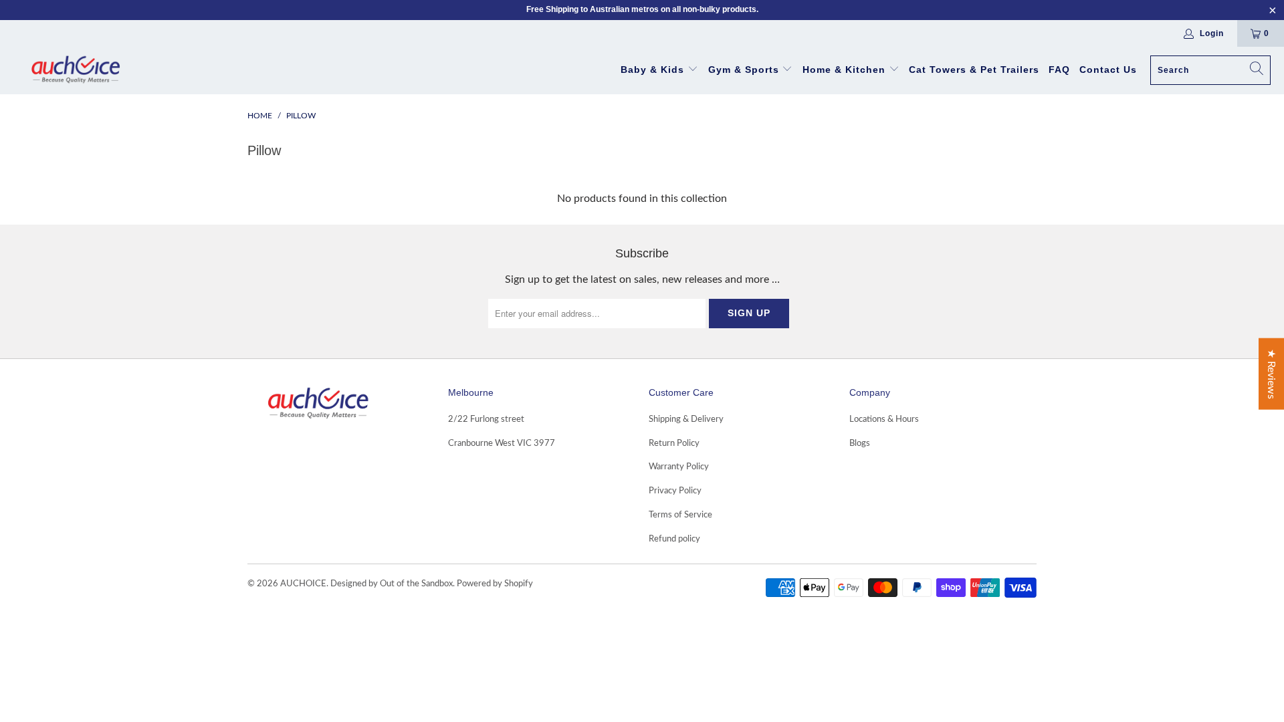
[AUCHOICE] (75, 70)
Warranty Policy (679, 467)
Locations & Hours (884, 419)
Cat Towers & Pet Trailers (974, 69)
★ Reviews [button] (1271, 374)
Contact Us (1108, 69)
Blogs (859, 443)
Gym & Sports (743, 69)
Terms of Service (680, 515)
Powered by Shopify (495, 584)
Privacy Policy (675, 491)
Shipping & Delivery (686, 419)
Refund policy (674, 539)
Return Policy (674, 443)
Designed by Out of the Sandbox (391, 584)
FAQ (1059, 69)
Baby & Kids (654, 69)
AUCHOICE (303, 584)
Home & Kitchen (843, 69)
